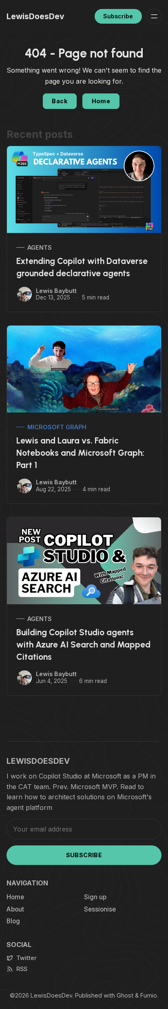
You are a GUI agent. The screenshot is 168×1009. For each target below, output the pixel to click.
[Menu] (154, 16)
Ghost (125, 995)
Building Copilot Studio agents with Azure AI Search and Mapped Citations (83, 644)
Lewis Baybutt (56, 290)
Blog (13, 921)
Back (59, 101)
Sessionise (100, 909)
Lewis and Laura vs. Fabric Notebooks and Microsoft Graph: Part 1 (80, 452)
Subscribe (118, 16)
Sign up (95, 897)
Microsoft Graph (56, 427)
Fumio (148, 995)
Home (101, 101)
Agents (39, 247)
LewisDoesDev (51, 995)
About (15, 909)
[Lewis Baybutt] (24, 294)
